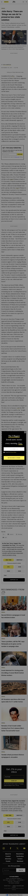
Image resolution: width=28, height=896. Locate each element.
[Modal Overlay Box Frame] (14, 448)
